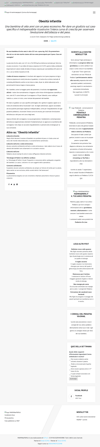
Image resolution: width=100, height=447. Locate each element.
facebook (78, 396)
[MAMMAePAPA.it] (13, 412)
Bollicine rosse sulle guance (81, 249)
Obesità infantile (50, 21)
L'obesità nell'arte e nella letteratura (20, 144)
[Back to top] (95, 442)
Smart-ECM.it (45, 441)
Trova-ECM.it (61, 441)
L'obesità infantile (13, 136)
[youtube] (14, 184)
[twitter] (11, 184)
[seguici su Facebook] (71, 396)
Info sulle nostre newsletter (86, 417)
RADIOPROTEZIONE (55, 444)
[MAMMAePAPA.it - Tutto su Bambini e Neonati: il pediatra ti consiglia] (21, 12)
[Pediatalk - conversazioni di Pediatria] (81, 109)
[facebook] (8, 184)
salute (53, 41)
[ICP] (6, 3)
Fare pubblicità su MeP (12, 421)
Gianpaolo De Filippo (47, 37)
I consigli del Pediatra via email (81, 315)
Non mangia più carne (81, 284)
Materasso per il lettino (81, 274)
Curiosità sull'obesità (14, 166)
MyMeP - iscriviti (82, 420)
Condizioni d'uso (10, 415)
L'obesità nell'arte (13, 152)
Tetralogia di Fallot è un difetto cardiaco (21, 158)
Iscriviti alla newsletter (78, 322)
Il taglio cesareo (81, 262)
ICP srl (46, 438)
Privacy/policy (9, 418)
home (46, 41)
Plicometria (11, 173)
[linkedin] (17, 184)
